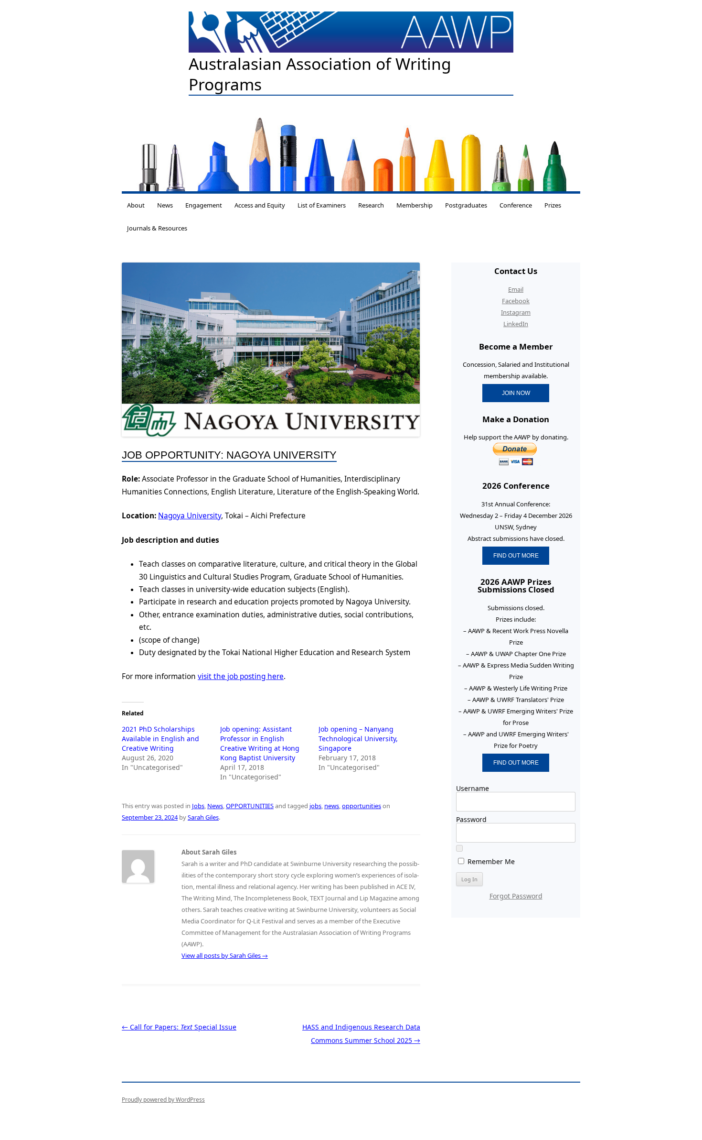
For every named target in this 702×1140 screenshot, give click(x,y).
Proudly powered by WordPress (163, 1100)
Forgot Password (515, 895)
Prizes (552, 205)
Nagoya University (189, 516)
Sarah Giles (203, 817)
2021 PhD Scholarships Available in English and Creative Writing (160, 738)
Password (471, 819)
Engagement (203, 205)
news (331, 805)
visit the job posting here (241, 676)
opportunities (361, 805)
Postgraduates (466, 205)
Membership (414, 205)
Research (371, 205)
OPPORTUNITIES (250, 805)
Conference (516, 205)
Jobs (198, 805)
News (165, 205)
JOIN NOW (516, 393)
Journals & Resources (157, 228)
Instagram (516, 312)
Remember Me (490, 861)
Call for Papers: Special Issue (179, 1026)
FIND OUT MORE (516, 555)
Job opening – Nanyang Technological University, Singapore (358, 738)
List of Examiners (322, 205)
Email (515, 289)
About (136, 205)
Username (472, 788)
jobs (315, 805)
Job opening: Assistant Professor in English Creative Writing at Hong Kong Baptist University (259, 743)
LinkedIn (515, 323)
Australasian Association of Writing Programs (320, 74)
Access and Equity (259, 205)
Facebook (516, 300)
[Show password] (459, 848)
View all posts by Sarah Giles (224, 955)
